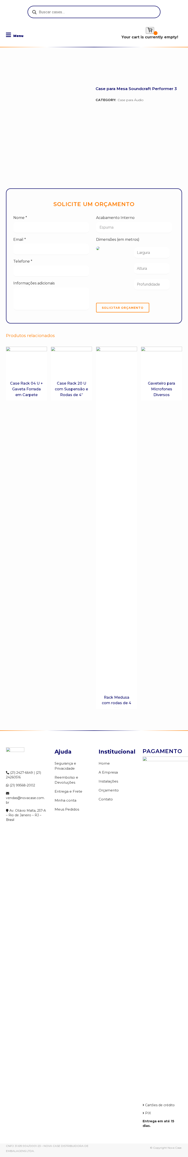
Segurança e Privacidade (65, 766)
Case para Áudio (131, 100)
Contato (106, 799)
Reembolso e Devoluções (66, 780)
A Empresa (108, 772)
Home (104, 763)
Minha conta (65, 800)
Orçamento (109, 790)
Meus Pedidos (67, 809)
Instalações (108, 781)
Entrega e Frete (68, 791)
